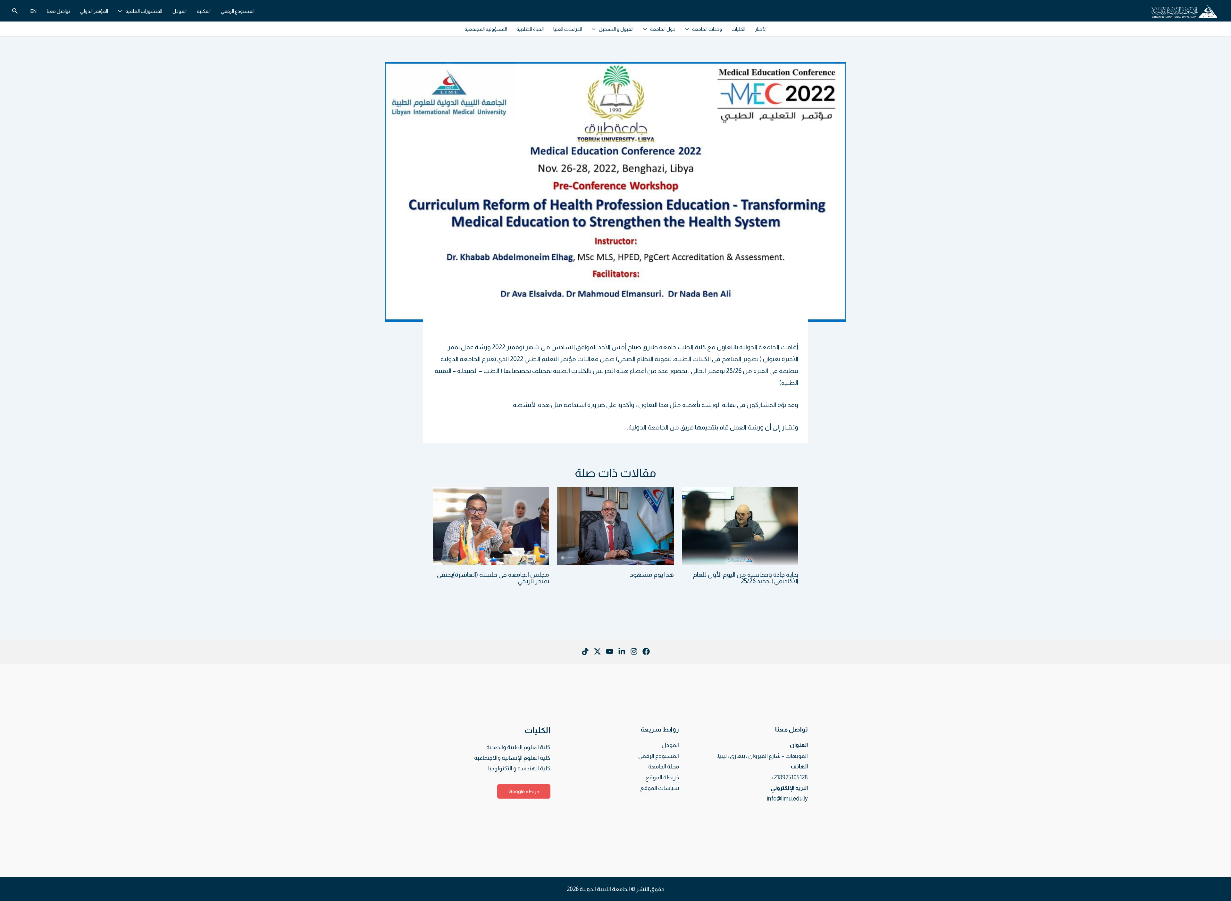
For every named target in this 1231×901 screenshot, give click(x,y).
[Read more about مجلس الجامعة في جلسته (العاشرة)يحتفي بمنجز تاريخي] (491, 525)
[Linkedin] (622, 651)
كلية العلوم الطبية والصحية (518, 747)
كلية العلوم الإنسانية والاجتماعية (512, 758)
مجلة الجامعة (663, 766)
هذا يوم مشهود (652, 574)
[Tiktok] (585, 651)
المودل (670, 745)
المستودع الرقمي (658, 756)
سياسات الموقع (659, 788)
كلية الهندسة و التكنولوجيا (519, 768)
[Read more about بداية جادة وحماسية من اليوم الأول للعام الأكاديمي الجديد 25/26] (740, 525)
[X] (597, 651)
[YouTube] (610, 651)
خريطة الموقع (662, 777)
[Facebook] (646, 651)
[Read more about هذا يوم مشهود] (615, 525)
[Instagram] (634, 651)
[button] (121, 11)
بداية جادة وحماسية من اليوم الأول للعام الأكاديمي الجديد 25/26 (745, 578)
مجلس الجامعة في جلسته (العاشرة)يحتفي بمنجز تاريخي (493, 578)
